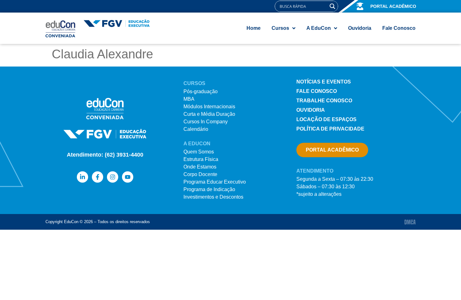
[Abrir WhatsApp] (445, 284)
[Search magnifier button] (332, 6)
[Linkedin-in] (82, 177)
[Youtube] (127, 177)
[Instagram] (112, 177)
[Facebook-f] (97, 177)
